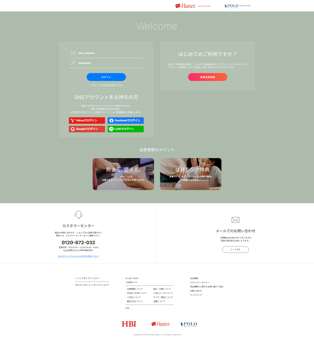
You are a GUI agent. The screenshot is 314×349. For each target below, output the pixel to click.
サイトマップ (196, 295)
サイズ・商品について (163, 297)
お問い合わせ (196, 291)
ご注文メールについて (163, 293)
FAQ (127, 308)
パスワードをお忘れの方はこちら (106, 85)
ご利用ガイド (131, 282)
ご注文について (134, 297)
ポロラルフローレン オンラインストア (92, 285)
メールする (235, 249)
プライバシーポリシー (200, 282)
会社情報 (194, 278)
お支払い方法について (137, 293)
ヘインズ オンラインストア (87, 278)
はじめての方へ (132, 278)
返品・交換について (162, 289)
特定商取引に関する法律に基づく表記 (206, 286)
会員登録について (135, 289)
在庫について (159, 301)
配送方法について (135, 301)
